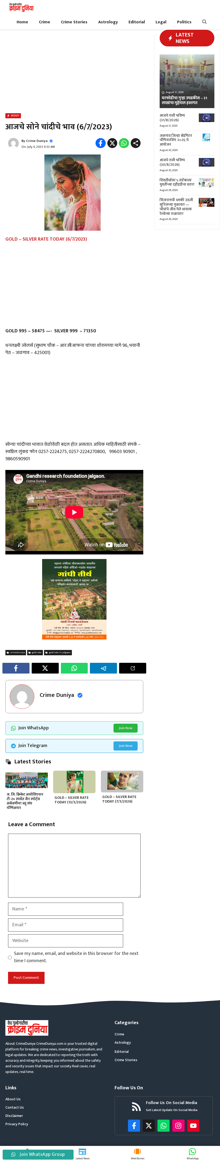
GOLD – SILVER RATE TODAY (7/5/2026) (119, 799)
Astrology (108, 22)
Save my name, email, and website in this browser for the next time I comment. (76, 957)
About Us (13, 1099)
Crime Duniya (36, 141)
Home (22, 22)
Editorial (137, 22)
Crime (44, 22)
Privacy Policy (16, 1124)
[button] (204, 22)
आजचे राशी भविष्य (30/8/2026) (172, 162)
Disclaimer (14, 1116)
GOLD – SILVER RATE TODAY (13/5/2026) (71, 800)
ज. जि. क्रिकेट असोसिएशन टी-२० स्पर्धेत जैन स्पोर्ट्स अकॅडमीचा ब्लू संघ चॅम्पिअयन (25, 801)
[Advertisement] (74, 72)
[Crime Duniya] (21, 7)
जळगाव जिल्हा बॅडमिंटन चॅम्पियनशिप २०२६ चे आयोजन (176, 140)
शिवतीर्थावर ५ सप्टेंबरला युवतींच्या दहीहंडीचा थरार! (177, 182)
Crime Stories (74, 22)
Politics (184, 22)
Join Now (125, 728)
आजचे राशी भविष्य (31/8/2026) (172, 117)
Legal (161, 22)
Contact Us (14, 1107)
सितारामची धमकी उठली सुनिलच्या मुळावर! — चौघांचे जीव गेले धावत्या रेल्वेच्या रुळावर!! (176, 206)
